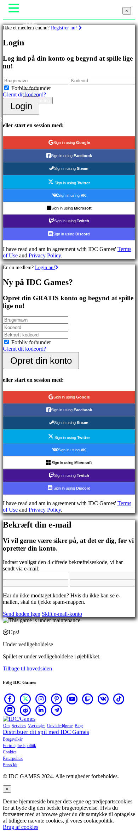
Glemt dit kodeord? (24, 94)
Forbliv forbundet (31, 88)
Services (19, 725)
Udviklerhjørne (60, 725)
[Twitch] (88, 698)
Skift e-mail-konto (62, 614)
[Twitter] (25, 698)
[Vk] (103, 698)
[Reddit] (25, 710)
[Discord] (10, 710)
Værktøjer (36, 725)
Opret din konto (41, 361)
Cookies (10, 751)
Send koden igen (21, 614)
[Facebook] (10, 698)
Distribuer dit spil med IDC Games (46, 732)
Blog (79, 725)
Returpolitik (13, 758)
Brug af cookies (20, 827)
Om (6, 725)
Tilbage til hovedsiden (27, 668)
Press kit (10, 764)
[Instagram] (41, 698)
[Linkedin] (41, 710)
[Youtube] (72, 698)
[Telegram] (57, 710)
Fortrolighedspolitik (19, 745)
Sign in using (71, 142)
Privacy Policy (45, 255)
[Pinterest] (57, 698)
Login (21, 106)
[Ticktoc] (119, 698)
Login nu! (45, 267)
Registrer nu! (65, 27)
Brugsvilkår (13, 739)
